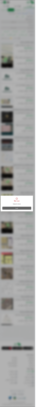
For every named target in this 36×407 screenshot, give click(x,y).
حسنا (16, 208)
